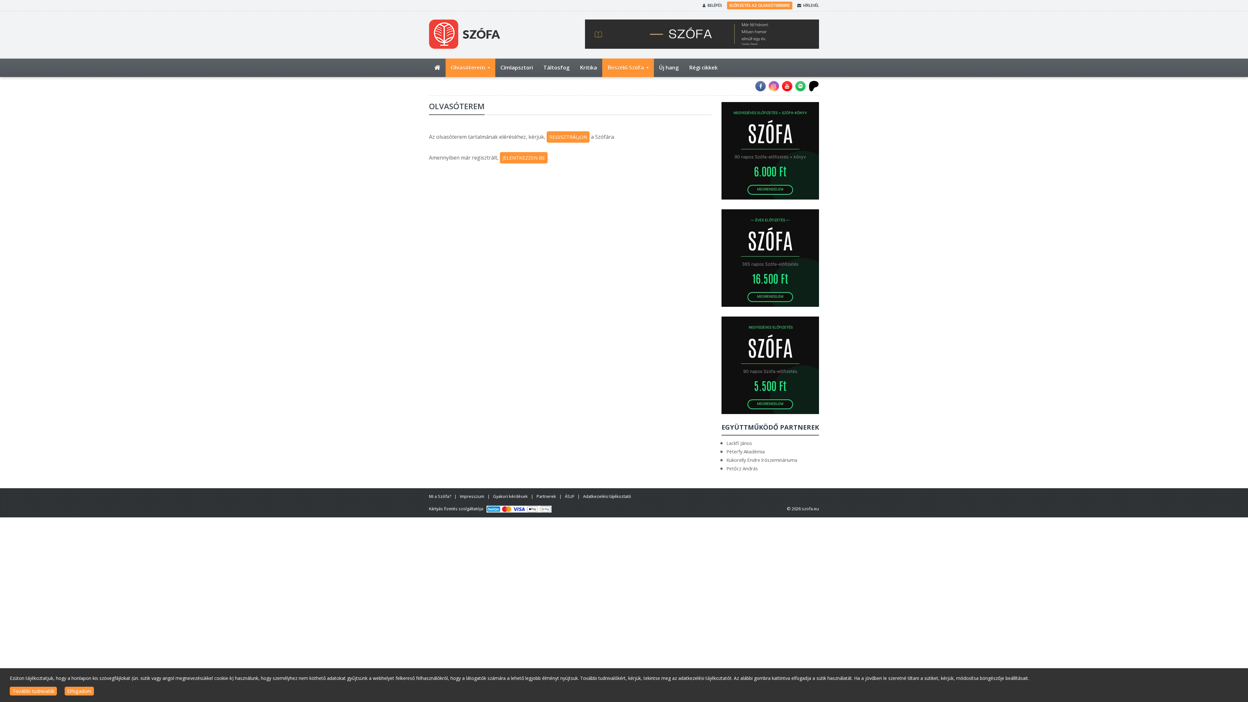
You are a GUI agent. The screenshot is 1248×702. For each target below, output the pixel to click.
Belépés (715, 5)
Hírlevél (811, 5)
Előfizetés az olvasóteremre (760, 5)
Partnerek (546, 496)
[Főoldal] (437, 67)
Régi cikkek (703, 67)
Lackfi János (739, 443)
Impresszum (472, 496)
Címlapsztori (516, 67)
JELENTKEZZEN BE (523, 157)
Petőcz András (742, 468)
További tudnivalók (33, 691)
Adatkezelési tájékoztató (607, 496)
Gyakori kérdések (510, 496)
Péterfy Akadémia (745, 451)
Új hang (669, 67)
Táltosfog (556, 67)
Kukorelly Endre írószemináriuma (761, 460)
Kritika (588, 67)
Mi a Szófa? (440, 496)
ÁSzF (569, 496)
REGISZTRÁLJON (568, 137)
